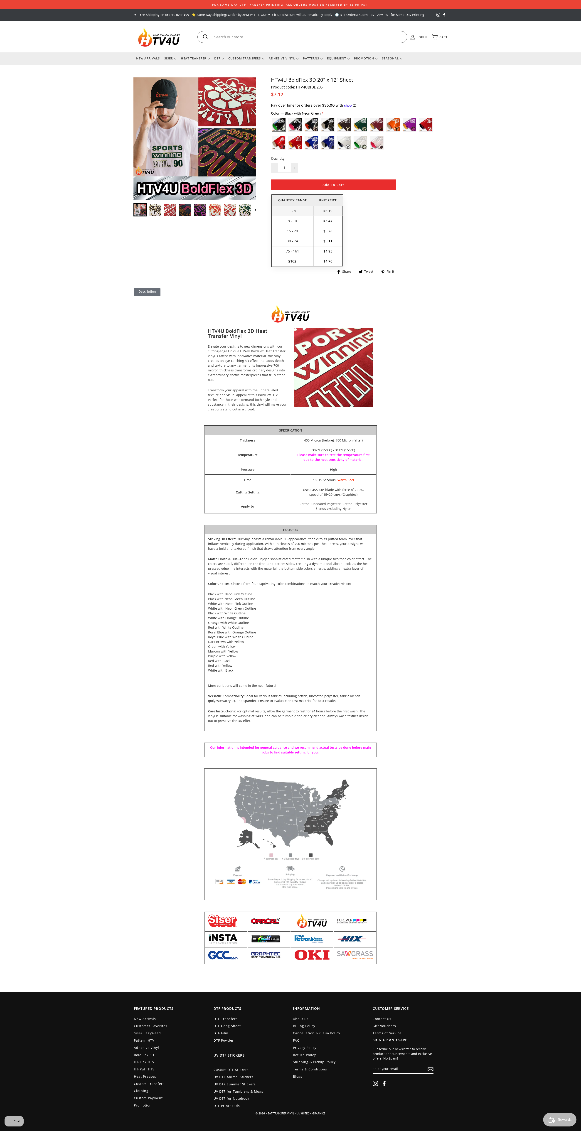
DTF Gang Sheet (227, 1026)
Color (296, 113)
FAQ (296, 1040)
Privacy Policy (304, 1047)
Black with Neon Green (278, 124)
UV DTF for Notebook (231, 1098)
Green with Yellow (360, 124)
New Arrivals (148, 58)
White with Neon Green (360, 142)
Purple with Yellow (409, 124)
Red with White (278, 142)
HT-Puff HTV (144, 1069)
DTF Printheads (227, 1106)
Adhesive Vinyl (282, 58)
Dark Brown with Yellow (344, 124)
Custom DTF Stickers (231, 1069)
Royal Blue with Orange (311, 142)
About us (300, 1019)
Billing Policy (304, 1026)
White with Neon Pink (376, 142)
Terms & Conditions (310, 1069)
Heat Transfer (194, 58)
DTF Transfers (226, 1019)
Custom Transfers (245, 58)
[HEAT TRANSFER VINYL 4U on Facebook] (384, 1083)
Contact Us (382, 1019)
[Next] (253, 209)
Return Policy (304, 1055)
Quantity (278, 158)
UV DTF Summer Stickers (235, 1084)
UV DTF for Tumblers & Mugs (238, 1091)
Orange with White (393, 124)
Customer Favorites (150, 1026)
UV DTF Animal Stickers (234, 1077)
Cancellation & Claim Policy (316, 1033)
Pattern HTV (144, 1040)
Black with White (327, 124)
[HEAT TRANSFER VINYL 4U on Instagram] (375, 1083)
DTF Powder (224, 1040)
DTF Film (221, 1033)
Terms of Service (387, 1033)
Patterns (311, 58)
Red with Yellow (295, 142)
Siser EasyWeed (147, 1033)
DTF (217, 58)
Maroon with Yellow (376, 124)
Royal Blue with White (327, 142)
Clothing (141, 1091)
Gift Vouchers (384, 1026)
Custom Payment (148, 1098)
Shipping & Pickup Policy (314, 1062)
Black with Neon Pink (295, 124)
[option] (290, 4)
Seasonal (391, 58)
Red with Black (425, 124)
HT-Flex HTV (144, 1062)
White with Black (344, 142)
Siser (169, 58)
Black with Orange (311, 124)
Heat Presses (145, 1076)
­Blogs (297, 1076)
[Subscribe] (430, 1069)
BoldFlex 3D (144, 1055)
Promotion (364, 58)
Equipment (337, 58)
